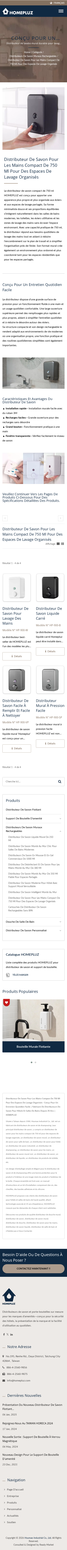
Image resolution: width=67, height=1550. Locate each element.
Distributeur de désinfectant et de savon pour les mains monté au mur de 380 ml (34, 866)
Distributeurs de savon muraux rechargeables (33, 56)
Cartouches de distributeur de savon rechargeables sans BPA (27, 909)
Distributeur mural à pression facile (50, 705)
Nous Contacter (25, 1231)
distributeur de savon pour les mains (41, 1223)
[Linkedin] (11, 1335)
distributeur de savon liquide (18, 1227)
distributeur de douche (15, 1223)
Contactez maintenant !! (33, 1268)
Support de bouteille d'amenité (24, 818)
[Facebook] (4, 1335)
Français (59, 3)
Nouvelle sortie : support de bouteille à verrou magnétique (31, 1439)
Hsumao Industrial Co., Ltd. (38, 1538)
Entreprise (13, 1496)
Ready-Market (47, 1545)
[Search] (59, 781)
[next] (60, 518)
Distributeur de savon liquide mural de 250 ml (30, 839)
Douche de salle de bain (20, 922)
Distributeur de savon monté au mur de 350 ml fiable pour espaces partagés (33, 875)
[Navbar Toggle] (61, 11)
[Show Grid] (58, 544)
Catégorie (37, 52)
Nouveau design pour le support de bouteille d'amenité (30, 1457)
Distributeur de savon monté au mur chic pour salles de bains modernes (32, 848)
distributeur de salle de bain (43, 1227)
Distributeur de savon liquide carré (49, 613)
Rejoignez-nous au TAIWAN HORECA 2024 (27, 1423)
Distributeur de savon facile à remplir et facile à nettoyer (16, 708)
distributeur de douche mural (48, 1215)
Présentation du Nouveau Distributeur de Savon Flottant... (32, 1407)
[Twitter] (7, 1335)
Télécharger (20, 974)
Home (27, 52)
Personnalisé (14, 1509)
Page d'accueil (15, 1489)
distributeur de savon (15, 1219)
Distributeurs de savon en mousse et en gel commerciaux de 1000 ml (30, 857)
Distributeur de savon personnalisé (26, 930)
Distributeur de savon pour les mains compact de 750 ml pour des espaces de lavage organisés (33, 62)
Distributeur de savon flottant (23, 809)
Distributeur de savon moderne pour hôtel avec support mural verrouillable (32, 885)
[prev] (5, 518)
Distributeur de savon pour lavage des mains (15, 616)
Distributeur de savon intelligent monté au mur (32, 892)
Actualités (13, 1515)
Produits (12, 1502)
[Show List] (62, 544)
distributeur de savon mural (36, 1219)
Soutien (11, 1522)
